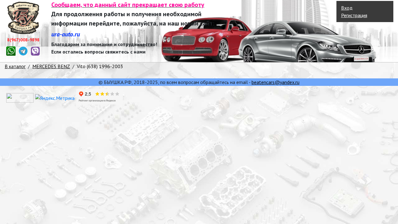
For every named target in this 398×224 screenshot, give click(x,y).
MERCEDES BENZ (51, 66)
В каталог (15, 66)
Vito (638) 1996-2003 (100, 66)
